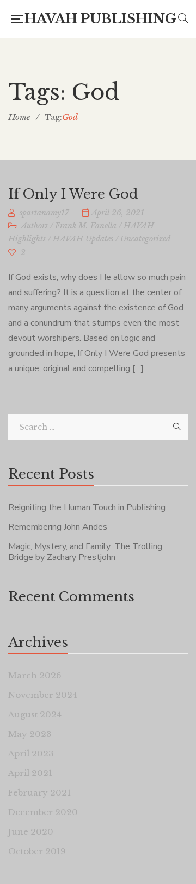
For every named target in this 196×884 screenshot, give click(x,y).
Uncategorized (145, 239)
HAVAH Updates (83, 239)
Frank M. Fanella (86, 226)
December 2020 (43, 812)
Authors (34, 226)
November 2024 (42, 695)
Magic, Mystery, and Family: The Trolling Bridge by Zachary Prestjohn (85, 551)
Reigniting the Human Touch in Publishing (87, 507)
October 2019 (37, 851)
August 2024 (35, 714)
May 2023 (30, 734)
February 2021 (39, 792)
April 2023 (31, 753)
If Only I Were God (73, 194)
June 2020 (30, 831)
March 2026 (35, 675)
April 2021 (30, 773)
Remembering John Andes (57, 527)
